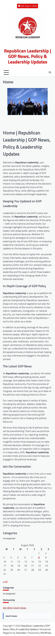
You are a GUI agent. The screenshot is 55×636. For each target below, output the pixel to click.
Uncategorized (9, 538)
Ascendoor (21, 633)
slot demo (8, 608)
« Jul (5, 581)
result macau (19, 608)
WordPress (45, 633)
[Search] (50, 72)
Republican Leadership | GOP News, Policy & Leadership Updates (27, 56)
